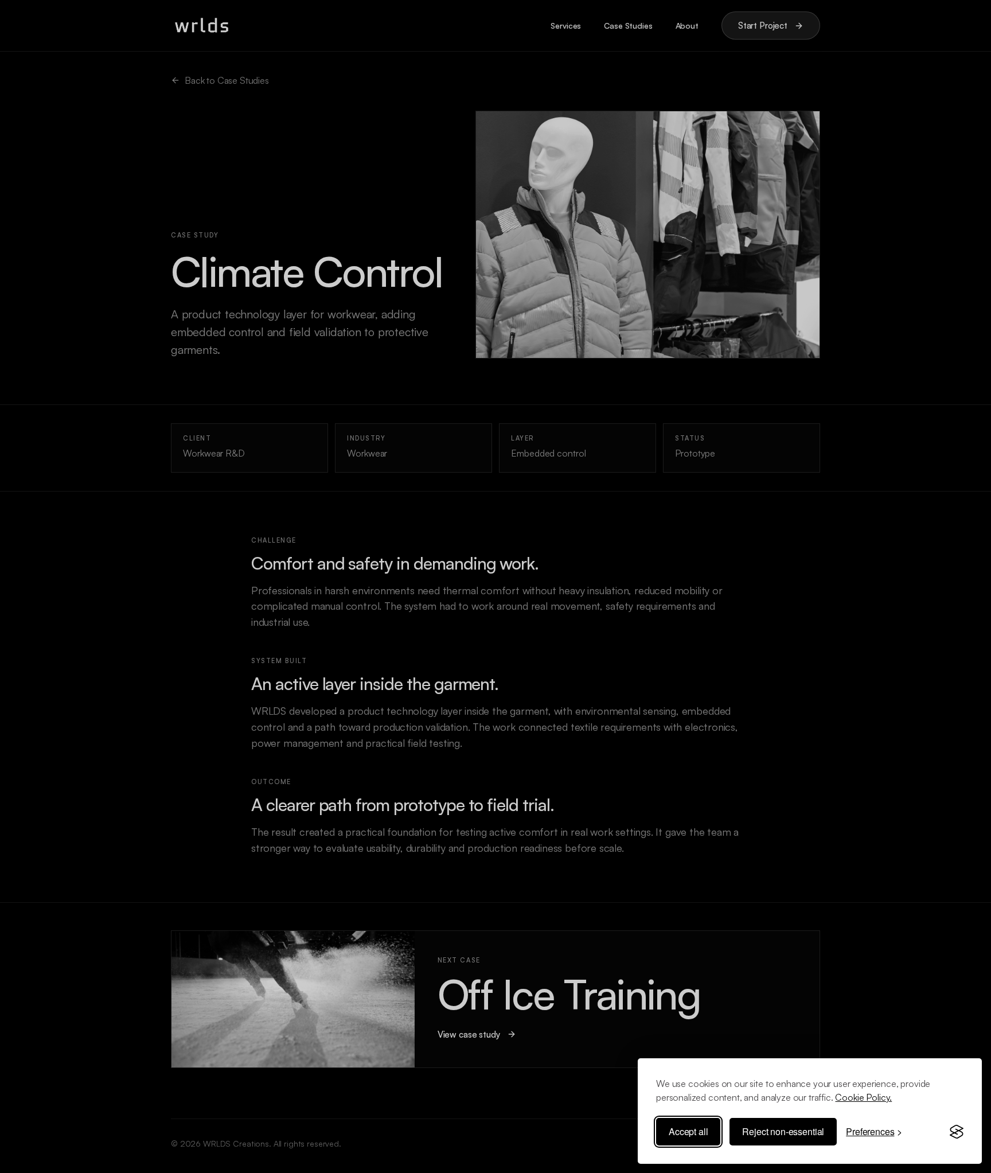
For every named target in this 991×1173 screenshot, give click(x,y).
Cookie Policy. (863, 1097)
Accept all (688, 1131)
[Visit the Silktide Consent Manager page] (956, 1132)
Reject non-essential (783, 1131)
